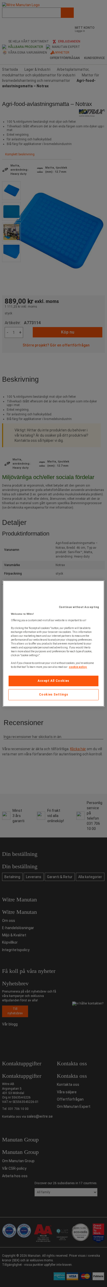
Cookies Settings (53, 694)
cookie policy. (78, 667)
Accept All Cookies (53, 681)
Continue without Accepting (79, 607)
